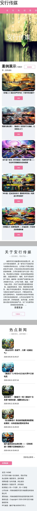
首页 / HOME (6, 472)
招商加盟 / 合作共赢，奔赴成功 (13, 481)
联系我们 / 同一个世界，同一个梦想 (14, 487)
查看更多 (18, 307)
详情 (18, 98)
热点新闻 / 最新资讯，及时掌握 (13, 478)
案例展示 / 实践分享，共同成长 (13, 484)
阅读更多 (29, 67)
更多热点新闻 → (29, 457)
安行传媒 (9, 2)
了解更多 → (18, 314)
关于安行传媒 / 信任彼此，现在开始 (14, 475)
